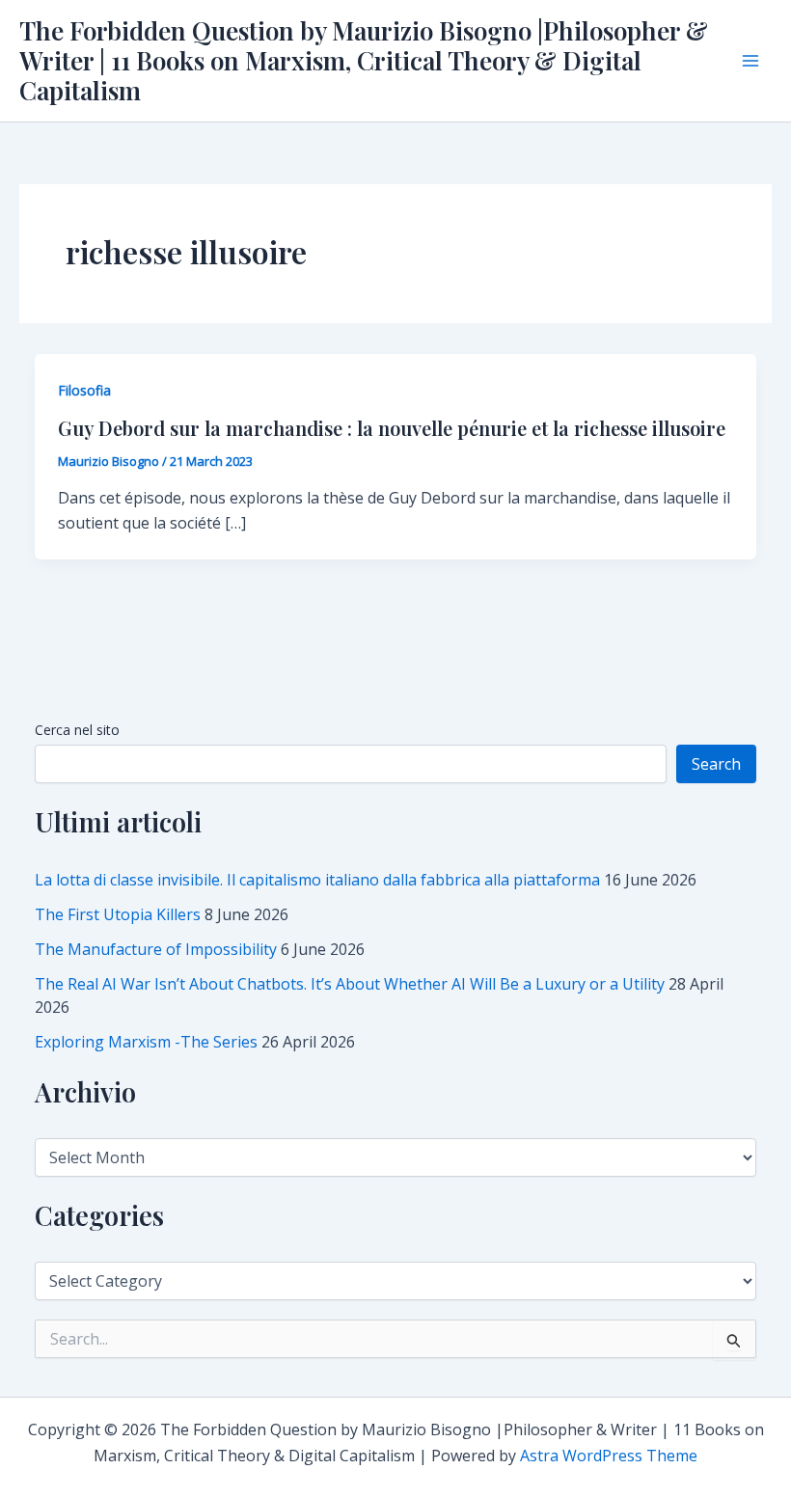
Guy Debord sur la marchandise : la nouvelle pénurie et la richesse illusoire (391, 428)
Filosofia (84, 390)
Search (716, 764)
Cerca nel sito (77, 730)
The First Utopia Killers (118, 914)
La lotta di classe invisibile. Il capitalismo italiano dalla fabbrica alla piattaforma (317, 879)
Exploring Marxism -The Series (146, 1041)
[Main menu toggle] (750, 61)
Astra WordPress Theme (608, 1455)
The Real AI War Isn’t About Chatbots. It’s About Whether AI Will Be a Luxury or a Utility (350, 983)
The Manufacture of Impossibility (156, 949)
